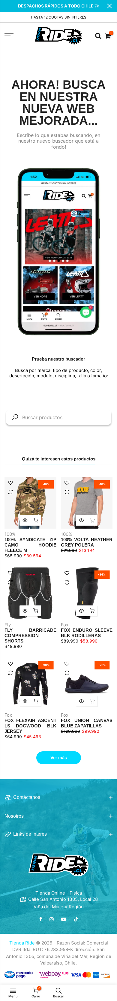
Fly (7, 625)
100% (10, 534)
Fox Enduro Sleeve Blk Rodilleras (87, 633)
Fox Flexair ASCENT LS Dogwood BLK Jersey (30, 726)
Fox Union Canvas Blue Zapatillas (87, 723)
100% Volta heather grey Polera (87, 542)
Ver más (58, 757)
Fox (64, 625)
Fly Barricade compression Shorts (30, 635)
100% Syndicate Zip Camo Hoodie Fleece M (30, 545)
